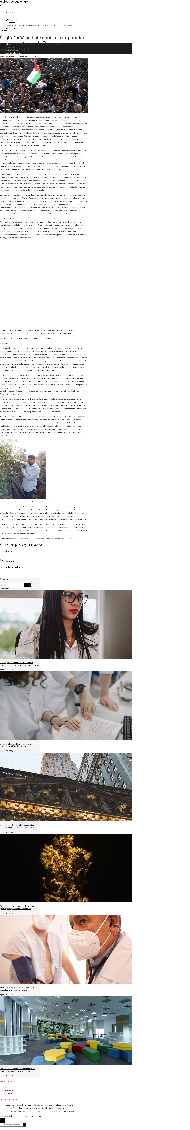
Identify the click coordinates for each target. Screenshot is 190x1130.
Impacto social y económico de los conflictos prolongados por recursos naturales (19, 907)
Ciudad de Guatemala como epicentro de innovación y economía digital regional (17, 1070)
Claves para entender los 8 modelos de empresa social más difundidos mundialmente (19, 664)
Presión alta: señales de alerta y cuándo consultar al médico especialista (17, 988)
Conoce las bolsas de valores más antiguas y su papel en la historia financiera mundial (19, 826)
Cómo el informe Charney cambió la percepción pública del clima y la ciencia (17, 745)
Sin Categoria (5, 30)
